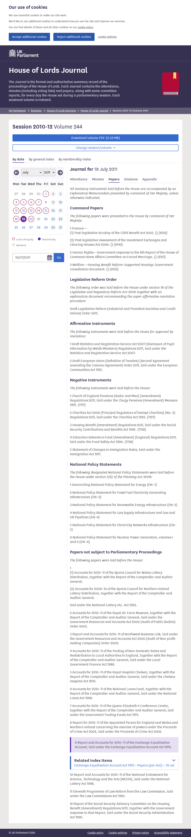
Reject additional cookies (74, 37)
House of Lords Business (61, 110)
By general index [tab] (41, 159)
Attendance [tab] (78, 179)
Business (36, 110)
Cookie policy (95, 832)
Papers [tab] (114, 179)
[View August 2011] (60, 172)
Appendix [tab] (149, 179)
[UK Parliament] (24, 53)
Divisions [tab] (131, 179)
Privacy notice (140, 832)
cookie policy (85, 27)
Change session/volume (94, 148)
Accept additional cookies (29, 37)
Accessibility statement (168, 832)
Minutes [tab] (98, 179)
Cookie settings (107, 36)
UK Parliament (17, 110)
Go (59, 257)
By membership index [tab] (75, 159)
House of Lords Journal (94, 110)
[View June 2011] (16, 172)
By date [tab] (18, 159)
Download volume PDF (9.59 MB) (95, 138)
